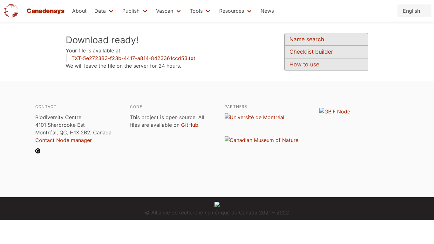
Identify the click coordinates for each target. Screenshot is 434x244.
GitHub (189, 125)
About (79, 11)
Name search (306, 39)
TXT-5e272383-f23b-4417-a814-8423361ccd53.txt (133, 58)
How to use (304, 64)
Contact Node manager (63, 140)
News (267, 11)
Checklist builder (311, 51)
